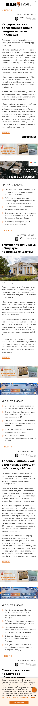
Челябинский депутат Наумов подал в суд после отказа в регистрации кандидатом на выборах (18, 613)
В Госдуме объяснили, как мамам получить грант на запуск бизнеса (20, 407)
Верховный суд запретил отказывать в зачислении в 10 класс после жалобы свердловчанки (20, 630)
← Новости (7, 10)
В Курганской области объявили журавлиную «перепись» (19, 208)
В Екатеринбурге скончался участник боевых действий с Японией (17, 638)
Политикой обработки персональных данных (18, 697)
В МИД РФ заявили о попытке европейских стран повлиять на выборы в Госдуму (19, 647)
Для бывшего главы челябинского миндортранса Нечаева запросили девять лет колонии (20, 192)
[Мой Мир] (32, 137)
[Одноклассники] (26, 137)
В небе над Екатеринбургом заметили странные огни (17, 223)
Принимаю (19, 702)
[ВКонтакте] (23, 137)
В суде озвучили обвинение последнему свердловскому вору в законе (20, 438)
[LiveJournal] (35, 137)
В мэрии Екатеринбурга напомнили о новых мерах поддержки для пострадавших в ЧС (20, 414)
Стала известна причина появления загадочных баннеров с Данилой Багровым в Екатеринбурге (20, 215)
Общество (5, 132)
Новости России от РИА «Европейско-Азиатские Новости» (13, 4)
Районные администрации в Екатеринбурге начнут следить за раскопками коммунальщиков (20, 200)
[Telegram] (29, 137)
